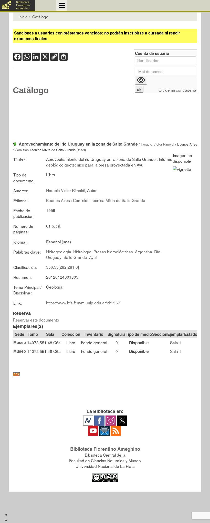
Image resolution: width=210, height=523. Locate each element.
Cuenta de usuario (152, 53)
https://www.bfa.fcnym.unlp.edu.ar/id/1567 (83, 302)
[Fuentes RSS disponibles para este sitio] (105, 374)
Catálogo (31, 90)
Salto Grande (75, 257)
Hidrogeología (58, 251)
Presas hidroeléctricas (113, 251)
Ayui (93, 257)
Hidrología (82, 251)
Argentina (143, 251)
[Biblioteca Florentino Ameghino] (17, 5)
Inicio (23, 16)
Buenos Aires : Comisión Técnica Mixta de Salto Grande (95, 200)
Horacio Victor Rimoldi (157, 144)
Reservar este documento (36, 320)
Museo (19, 342)
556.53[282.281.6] (62, 267)
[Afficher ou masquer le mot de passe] (141, 80)
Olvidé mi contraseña (177, 90)
